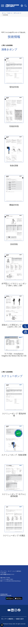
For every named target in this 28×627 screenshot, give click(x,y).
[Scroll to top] (24, 620)
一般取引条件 (19, 619)
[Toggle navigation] (2, 5)
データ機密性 (8, 619)
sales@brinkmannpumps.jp (13, 581)
